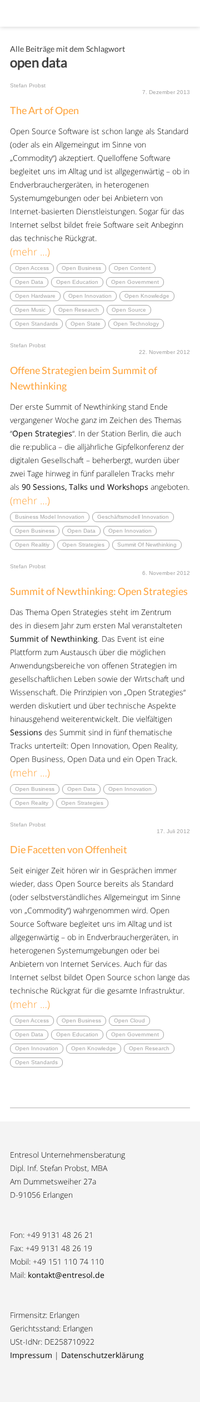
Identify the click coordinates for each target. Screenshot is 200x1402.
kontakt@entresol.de (66, 1275)
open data (29, 282)
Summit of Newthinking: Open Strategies (99, 591)
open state (86, 324)
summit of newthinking (147, 545)
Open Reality (31, 803)
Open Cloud (129, 1020)
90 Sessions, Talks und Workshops (85, 486)
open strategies (83, 545)
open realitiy (32, 545)
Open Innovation (90, 296)
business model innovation (49, 517)
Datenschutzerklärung (102, 1355)
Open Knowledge (146, 296)
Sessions (26, 732)
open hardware (35, 296)
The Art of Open (44, 110)
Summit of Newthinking (54, 638)
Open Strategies (42, 433)
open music (30, 310)
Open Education (77, 282)
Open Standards (36, 324)
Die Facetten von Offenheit (68, 849)
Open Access (32, 268)
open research (78, 310)
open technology (136, 324)
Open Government (135, 282)
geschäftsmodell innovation (133, 517)
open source (129, 310)
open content (132, 268)
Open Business (81, 268)
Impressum (31, 1355)
